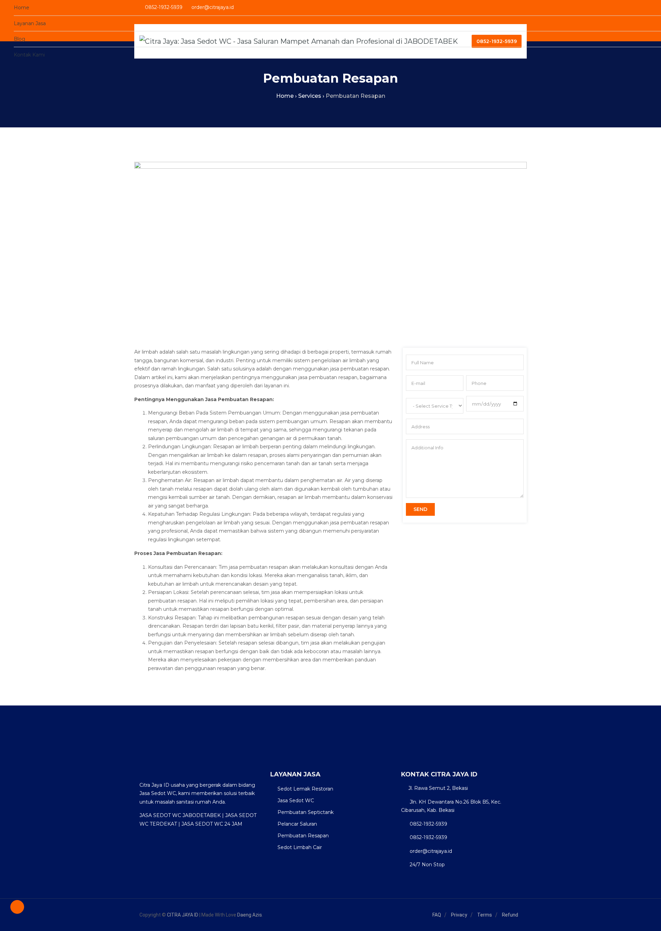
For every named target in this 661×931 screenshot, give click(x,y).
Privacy (459, 915)
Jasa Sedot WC (295, 800)
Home (21, 7)
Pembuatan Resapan (303, 836)
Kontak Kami (29, 55)
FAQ (436, 915)
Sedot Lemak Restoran (305, 789)
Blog (19, 39)
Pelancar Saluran (297, 824)
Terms (484, 915)
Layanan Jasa (30, 23)
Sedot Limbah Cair (299, 847)
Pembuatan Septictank (305, 812)
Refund (510, 915)
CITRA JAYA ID (182, 915)
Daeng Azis (249, 915)
